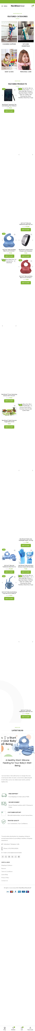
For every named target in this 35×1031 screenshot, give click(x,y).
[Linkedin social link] (12, 856)
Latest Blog (4, 874)
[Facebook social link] (2, 856)
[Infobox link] (15, 795)
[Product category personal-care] (26, 61)
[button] (9, 111)
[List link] (17, 848)
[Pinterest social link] (9, 856)
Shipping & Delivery (6, 865)
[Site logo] (17, 6)
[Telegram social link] (19, 856)
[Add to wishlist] (14, 89)
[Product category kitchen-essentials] (26, 34)
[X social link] (6, 856)
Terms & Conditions (7, 871)
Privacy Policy (5, 877)
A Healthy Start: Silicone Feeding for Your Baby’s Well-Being (17, 763)
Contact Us (4, 880)
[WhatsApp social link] (15, 856)
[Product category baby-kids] (9, 61)
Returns (3, 868)
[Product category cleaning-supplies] (9, 33)
